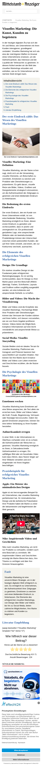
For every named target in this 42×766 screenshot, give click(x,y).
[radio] (12, 649)
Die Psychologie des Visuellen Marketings (16, 97)
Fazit (7, 107)
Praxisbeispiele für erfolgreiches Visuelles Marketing (21, 102)
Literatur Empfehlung (13, 110)
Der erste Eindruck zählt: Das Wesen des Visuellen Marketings (21, 85)
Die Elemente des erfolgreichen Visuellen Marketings (21, 91)
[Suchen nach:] (21, 11)
